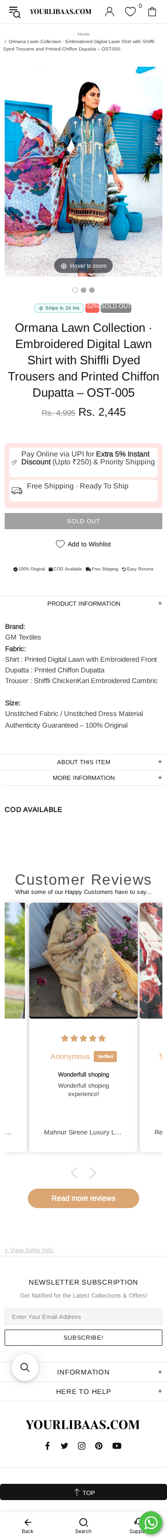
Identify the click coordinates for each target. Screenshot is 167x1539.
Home (83, 34)
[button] (76, 1172)
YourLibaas (61, 11)
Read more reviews (83, 1198)
